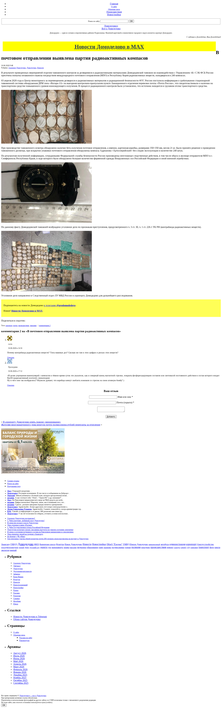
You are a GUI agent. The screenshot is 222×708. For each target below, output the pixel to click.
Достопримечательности (22, 571)
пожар (128, 547)
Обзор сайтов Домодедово (26, 619)
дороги (43, 547)
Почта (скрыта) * (125, 402)
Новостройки (114, 14)
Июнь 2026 (19, 658)
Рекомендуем (24, 640)
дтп (49, 547)
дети (27, 547)
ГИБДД (13, 544)
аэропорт (9, 325)
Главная (114, 3)
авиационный (154, 544)
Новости (40, 68)
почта (15, 325)
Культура (60, 544)
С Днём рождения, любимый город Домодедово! (26, 521)
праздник (145, 547)
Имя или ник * (125, 397)
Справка (16, 598)
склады (177, 547)
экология (5, 550)
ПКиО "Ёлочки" (114, 544)
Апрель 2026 (19, 664)
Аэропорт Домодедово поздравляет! (21, 518)
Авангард (5, 544)
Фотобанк (17, 601)
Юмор (15, 604)
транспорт (203, 547)
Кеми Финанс (18, 577)
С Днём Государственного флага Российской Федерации (28, 527)
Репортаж (17, 596)
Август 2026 (19, 653)
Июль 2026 (19, 656)
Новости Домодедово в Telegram (30, 616)
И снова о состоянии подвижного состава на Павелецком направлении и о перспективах (40, 532)
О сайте (114, 7)
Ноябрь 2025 (19, 677)
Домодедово (31, 68)
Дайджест (17, 566)
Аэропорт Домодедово (17, 68)
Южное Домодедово (138, 544)
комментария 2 (44, 325)
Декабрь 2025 (20, 675)
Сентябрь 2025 (20, 683)
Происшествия (114, 12)
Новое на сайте (13, 484)
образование (92, 547)
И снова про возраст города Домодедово (22, 523)
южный (13, 550)
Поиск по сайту (94, 21)
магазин (73, 547)
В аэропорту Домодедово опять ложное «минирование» (32, 422)
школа (217, 547)
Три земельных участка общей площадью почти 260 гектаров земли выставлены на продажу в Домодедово (47, 539)
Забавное (16, 574)
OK (3, 705)
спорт (183, 547)
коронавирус (57, 547)
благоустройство (205, 544)
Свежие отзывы (13, 481)
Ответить (10, 357)
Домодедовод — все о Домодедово (32, 696)
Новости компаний (20, 585)
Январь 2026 (19, 672)
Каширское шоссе (48, 544)
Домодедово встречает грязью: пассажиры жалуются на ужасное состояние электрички (40, 530)
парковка (107, 547)
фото (212, 547)
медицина (81, 547)
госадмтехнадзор (9, 547)
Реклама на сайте (25, 638)
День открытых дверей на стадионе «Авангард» (25, 534)
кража (66, 547)
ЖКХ (36, 544)
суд (188, 547)
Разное (15, 590)
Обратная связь (114, 9)
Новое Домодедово (73, 544)
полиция (136, 547)
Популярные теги (13, 486)
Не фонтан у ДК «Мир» (16, 536)
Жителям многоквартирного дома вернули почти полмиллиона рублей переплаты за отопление (50, 424)
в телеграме (60, 305)
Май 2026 (18, 661)
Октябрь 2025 (20, 680)
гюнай (21, 547)
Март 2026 (18, 666)
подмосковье (118, 547)
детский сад (34, 547)
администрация (177, 544)
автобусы (165, 544)
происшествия (23, 325)
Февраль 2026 (20, 669)
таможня (33, 325)
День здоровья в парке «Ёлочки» (19, 525)
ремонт (170, 547)
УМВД (126, 544)
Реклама (16, 593)
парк (101, 547)
